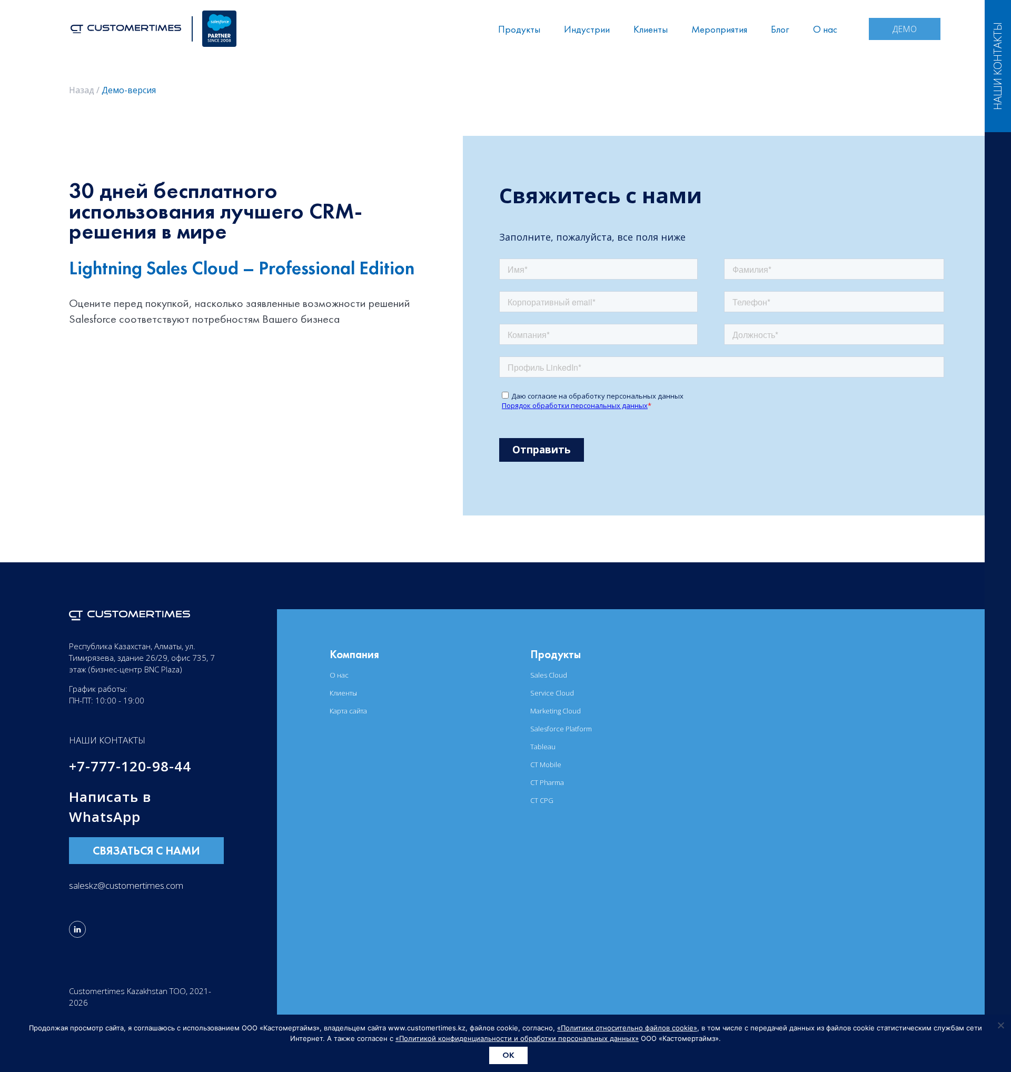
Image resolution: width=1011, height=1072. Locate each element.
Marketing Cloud (555, 711)
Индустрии (587, 29)
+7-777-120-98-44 (130, 766)
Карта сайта (348, 711)
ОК (508, 1054)
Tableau (543, 746)
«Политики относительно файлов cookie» (627, 1028)
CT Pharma (547, 782)
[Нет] (1000, 1025)
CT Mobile (545, 764)
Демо (905, 29)
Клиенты (650, 29)
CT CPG (541, 800)
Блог (780, 29)
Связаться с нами (146, 850)
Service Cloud (552, 693)
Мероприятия (719, 29)
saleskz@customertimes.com (126, 885)
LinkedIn (77, 929)
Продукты (519, 29)
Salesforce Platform (561, 728)
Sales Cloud (548, 675)
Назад (81, 90)
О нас (825, 29)
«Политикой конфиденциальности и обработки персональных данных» (517, 1038)
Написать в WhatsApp (110, 806)
